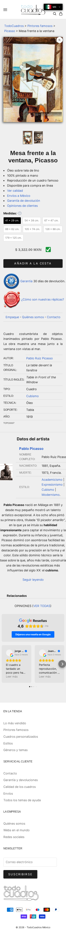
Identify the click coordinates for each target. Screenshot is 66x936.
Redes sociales (13, 837)
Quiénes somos (33, 317)
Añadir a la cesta (33, 263)
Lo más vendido (14, 723)
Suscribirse (20, 874)
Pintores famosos (39, 26)
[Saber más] (19, 213)
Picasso (9, 31)
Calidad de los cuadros (19, 787)
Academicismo (52, 479)
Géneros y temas (15, 750)
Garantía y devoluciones (20, 780)
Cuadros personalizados (20, 736)
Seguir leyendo (33, 579)
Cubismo (32, 396)
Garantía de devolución (23, 200)
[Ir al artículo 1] (27, 137)
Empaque (12, 317)
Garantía (26, 281)
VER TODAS (41, 606)
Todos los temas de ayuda (22, 800)
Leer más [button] (12, 676)
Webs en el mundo (16, 830)
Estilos (8, 743)
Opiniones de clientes (22, 205)
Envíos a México (18, 195)
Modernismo (51, 494)
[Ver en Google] (9, 652)
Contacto (53, 317)
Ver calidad (15, 190)
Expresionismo (52, 484)
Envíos (8, 793)
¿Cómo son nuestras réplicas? (42, 299)
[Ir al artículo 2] (38, 137)
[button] (4, 664)
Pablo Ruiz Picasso (39, 358)
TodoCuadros (14, 26)
